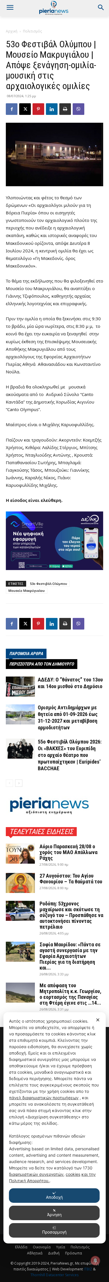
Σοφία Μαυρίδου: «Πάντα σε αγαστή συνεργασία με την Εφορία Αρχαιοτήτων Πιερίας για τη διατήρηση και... (70, 956)
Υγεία (60, 1247)
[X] (25, 109)
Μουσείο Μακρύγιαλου (26, 590)
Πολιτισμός (32, 31)
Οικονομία (42, 1247)
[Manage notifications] (95, 1260)
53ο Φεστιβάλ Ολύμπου (48, 583)
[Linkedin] (52, 109)
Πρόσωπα (73, 1253)
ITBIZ (88, 1269)
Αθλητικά (34, 1253)
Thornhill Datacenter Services (54, 1274)
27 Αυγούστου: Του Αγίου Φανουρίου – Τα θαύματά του (71, 879)
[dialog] (54, 1127)
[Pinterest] (38, 109)
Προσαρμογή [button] (54, 1231)
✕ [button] (98, 1020)
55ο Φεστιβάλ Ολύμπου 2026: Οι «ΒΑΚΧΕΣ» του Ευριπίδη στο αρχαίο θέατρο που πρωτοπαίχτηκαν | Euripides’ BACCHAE (69, 755)
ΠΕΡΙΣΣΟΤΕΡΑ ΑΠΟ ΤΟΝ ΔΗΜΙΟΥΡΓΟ (41, 664)
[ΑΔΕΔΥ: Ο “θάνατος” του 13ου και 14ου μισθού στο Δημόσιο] (20, 687)
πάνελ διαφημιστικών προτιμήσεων (43, 1097)
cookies (73, 1174)
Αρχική (11, 31)
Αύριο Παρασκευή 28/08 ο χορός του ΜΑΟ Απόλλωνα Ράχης (68, 852)
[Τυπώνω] (65, 109)
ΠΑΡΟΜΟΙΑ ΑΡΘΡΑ (26, 653)
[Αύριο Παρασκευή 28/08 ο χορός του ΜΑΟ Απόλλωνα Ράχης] (20, 854)
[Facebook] (11, 109)
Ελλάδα (21, 1247)
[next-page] (18, 783)
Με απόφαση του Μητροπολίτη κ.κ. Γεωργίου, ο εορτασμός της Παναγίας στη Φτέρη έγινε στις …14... (70, 994)
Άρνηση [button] (54, 1214)
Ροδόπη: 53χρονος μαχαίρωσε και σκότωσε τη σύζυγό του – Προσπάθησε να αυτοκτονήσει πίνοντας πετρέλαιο (71, 915)
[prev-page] (9, 783)
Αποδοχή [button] (54, 1197)
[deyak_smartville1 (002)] (54, 540)
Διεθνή (54, 1253)
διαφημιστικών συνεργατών (36, 1174)
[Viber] (78, 109)
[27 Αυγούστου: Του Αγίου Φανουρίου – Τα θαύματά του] (20, 883)
